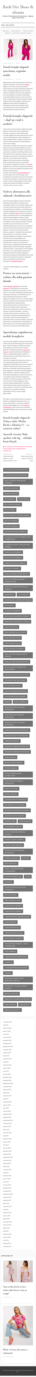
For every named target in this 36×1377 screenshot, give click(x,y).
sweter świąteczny (12, 900)
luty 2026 (6, 1034)
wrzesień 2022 (7, 1160)
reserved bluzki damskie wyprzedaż (15, 851)
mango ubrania (20, 702)
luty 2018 (6, 1240)
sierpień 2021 (7, 1200)
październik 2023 (8, 1120)
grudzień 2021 (7, 1188)
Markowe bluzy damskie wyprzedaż (14, 716)
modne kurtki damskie (14, 762)
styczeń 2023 (7, 1148)
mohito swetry (11, 794)
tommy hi (8, 962)
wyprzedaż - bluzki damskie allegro (16, 987)
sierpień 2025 (7, 1052)
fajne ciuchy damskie (13, 557)
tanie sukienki (10, 922)
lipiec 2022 (6, 1166)
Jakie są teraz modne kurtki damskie (16, 655)
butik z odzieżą (11, 520)
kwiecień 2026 (7, 1028)
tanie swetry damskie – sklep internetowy (16, 945)
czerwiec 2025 (7, 1059)
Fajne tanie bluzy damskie (15, 563)
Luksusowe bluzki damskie (15, 696)
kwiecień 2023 (7, 1139)
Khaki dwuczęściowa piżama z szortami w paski (27, 458)
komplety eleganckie (23, 172)
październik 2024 (8, 1083)
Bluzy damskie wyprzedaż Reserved (15, 482)
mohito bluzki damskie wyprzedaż (14, 782)
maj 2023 (5, 1135)
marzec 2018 (7, 1237)
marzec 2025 (7, 1068)
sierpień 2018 (7, 1225)
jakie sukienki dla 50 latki (15, 632)
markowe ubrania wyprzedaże (17, 752)
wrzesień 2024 (7, 1086)
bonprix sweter (11, 493)
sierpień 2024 (7, 1089)
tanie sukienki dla (12, 927)
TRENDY (18, 63)
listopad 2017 (7, 1243)
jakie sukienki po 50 (12, 643)
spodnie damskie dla (13, 876)
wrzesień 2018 (7, 1222)
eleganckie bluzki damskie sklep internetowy (18, 538)
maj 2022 (5, 1172)
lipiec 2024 (6, 1092)
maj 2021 (5, 1209)
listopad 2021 (7, 1191)
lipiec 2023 (6, 1129)
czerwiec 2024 (7, 1095)
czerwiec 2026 (7, 1022)
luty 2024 (6, 1108)
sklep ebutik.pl (11, 863)
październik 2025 (8, 1046)
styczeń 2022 (7, 1185)
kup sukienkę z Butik (13, 685)
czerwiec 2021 (7, 1206)
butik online (28, 446)
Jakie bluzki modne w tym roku (17, 621)
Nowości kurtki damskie (14, 816)
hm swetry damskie (12, 611)
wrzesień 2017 (7, 1246)
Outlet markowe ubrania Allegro (15, 833)
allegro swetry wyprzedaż (16, 475)
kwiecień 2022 (7, 1175)
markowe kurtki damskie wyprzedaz (15, 723)
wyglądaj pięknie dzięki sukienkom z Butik (14, 979)
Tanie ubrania (10, 951)
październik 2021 (8, 1194)
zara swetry (25, 1004)
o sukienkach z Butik (13, 826)
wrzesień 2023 (7, 1123)
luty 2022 (6, 1182)
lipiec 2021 (6, 1203)
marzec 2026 (7, 1031)
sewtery (25, 858)
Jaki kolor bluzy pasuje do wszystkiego (15, 668)
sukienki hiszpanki (16, 261)
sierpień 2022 (7, 1163)
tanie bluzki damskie (13, 906)
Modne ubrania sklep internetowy (13, 774)
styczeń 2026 (7, 1037)
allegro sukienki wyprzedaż (16, 470)
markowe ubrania (12, 741)
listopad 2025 (7, 1043)
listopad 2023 (7, 1117)
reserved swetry (11, 858)
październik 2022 (8, 1157)
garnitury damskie (13, 286)
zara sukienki (10, 1004)
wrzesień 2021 (7, 1197)
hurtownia (6, 288)
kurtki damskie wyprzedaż (15, 691)
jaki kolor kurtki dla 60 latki (16, 675)
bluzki (17, 213)
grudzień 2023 (7, 1114)
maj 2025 (5, 1062)
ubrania (8, 973)
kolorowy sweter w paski (15, 680)
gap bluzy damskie (12, 568)
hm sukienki (9, 605)
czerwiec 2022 (7, 1169)
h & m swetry (23, 594)
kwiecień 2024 (7, 1102)
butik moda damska (18, 446)
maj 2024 (5, 1099)
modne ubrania (11, 768)
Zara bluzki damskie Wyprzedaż (17, 999)
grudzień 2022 (7, 1151)
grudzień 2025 (7, 1040)
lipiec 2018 (6, 1228)
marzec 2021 (7, 1215)
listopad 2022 (7, 1154)
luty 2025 (6, 1071)
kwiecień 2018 (7, 1234)
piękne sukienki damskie (14, 839)
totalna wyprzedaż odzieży (16, 967)
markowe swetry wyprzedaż (16, 735)
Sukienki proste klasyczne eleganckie (15, 888)
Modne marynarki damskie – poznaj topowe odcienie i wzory (10, 458)
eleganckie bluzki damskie (15, 531)
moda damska (7, 448)
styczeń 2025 (7, 1074)
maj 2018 (5, 1231)
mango (7, 702)
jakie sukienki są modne (14, 648)
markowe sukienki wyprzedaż (17, 730)
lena (19, 79)
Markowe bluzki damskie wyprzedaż (15, 708)
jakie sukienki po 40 (12, 638)
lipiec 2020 (6, 1218)
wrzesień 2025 (7, 1049)
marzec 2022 (7, 1179)
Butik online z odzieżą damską (17, 515)
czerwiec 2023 (7, 1132)
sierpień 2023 (7, 1126)
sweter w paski (11, 895)
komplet (26, 84)
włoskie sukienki (11, 993)
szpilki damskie (8, 63)
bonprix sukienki (11, 488)
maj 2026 (5, 1025)
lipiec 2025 (6, 1056)
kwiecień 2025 (7, 1065)
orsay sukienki (25, 821)
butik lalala (8, 446)
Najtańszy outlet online (15, 805)
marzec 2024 (7, 1105)
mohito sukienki (11, 788)
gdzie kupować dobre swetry (16, 574)
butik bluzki (10, 499)
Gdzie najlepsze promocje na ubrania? (16, 588)
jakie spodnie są (11, 627)
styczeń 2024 (7, 1111)
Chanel (30, 164)
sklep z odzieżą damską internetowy (14, 870)
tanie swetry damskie (13, 938)
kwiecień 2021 (7, 1212)
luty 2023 (6, 1145)
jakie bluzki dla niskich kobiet (17, 616)
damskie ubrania (11, 526)
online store (10, 821)
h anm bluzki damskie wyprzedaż (18, 600)
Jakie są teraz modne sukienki (17, 662)
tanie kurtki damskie (13, 911)
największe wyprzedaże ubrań (17, 810)
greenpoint (9, 594)
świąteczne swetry (12, 1010)
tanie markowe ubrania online (17, 916)
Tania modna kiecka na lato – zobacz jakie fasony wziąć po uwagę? (15, 1290)
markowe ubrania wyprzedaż (16, 746)
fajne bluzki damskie (13, 552)
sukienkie (8, 882)
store (27, 876)
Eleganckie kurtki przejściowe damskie (17, 546)
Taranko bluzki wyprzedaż (15, 957)
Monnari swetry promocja (15, 799)
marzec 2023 (7, 1142)
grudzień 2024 (7, 1077)
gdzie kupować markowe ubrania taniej (15, 580)
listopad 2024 (7, 1080)
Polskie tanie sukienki (13, 845)
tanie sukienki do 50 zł (14, 933)
